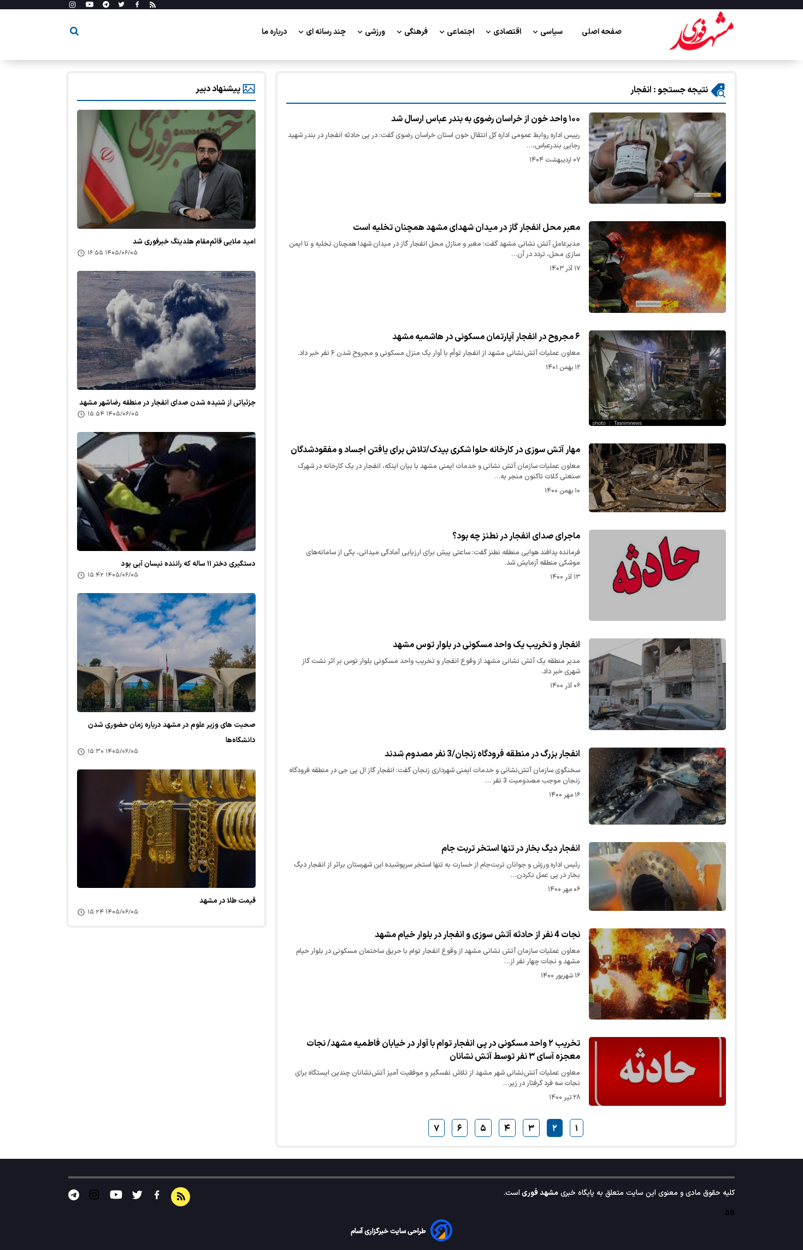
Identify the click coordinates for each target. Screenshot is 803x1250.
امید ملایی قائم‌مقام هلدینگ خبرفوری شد (194, 241)
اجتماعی (461, 32)
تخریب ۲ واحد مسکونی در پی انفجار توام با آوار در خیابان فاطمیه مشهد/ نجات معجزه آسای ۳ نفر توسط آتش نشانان (443, 1050)
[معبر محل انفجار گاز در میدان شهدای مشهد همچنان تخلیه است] (657, 267)
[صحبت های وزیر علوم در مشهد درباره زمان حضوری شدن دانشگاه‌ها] (166, 652)
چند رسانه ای (326, 32)
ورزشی (376, 32)
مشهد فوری (539, 1193)
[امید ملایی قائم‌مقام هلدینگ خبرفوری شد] (166, 169)
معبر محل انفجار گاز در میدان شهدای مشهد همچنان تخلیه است (466, 227)
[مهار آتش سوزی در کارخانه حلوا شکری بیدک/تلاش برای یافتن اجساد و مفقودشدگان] (657, 477)
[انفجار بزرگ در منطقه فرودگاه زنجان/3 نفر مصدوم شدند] (657, 786)
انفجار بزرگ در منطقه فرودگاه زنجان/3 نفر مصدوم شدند (482, 754)
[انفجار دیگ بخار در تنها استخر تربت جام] (657, 876)
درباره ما (275, 32)
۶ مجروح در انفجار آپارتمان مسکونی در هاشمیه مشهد (486, 336)
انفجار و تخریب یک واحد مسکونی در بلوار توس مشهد (486, 644)
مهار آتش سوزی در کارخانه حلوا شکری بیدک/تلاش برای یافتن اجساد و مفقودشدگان (435, 450)
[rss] (153, 5)
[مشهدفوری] (701, 31)
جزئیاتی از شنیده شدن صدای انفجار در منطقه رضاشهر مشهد (167, 403)
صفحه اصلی (602, 32)
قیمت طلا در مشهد (227, 901)
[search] (74, 33)
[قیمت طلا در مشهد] (166, 828)
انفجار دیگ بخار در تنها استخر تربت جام (510, 848)
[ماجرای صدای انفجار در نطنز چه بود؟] (657, 575)
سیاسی (552, 32)
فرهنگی (416, 32)
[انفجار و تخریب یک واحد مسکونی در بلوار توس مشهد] (657, 684)
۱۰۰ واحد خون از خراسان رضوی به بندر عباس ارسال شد (485, 119)
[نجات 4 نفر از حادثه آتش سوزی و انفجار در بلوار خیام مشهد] (657, 974)
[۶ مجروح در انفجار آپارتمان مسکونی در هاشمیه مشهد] (657, 378)
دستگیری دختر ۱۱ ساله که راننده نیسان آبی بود (188, 564)
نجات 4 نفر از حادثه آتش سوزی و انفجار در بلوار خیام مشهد (477, 934)
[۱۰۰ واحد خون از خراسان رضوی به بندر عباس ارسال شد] (657, 158)
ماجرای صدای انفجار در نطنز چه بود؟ (516, 536)
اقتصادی (508, 32)
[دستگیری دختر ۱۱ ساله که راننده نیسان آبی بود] (166, 491)
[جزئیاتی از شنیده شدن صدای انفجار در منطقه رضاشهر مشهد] (166, 330)
